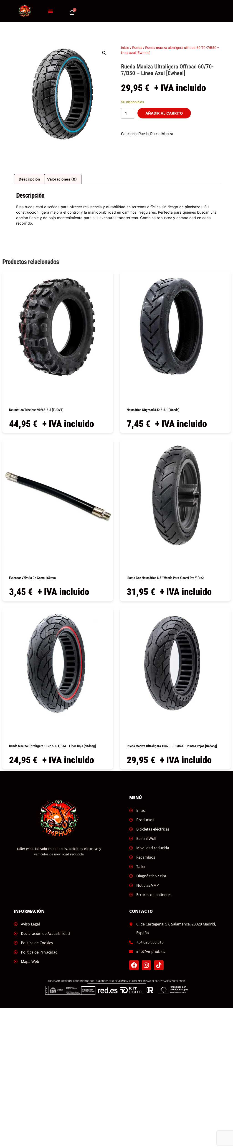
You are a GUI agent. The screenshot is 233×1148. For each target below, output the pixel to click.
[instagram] (146, 965)
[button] (50, 11)
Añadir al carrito (164, 113)
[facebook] (134, 965)
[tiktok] (159, 965)
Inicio (125, 48)
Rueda (137, 48)
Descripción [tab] (29, 179)
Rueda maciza (161, 133)
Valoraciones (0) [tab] (62, 179)
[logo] (25, 11)
